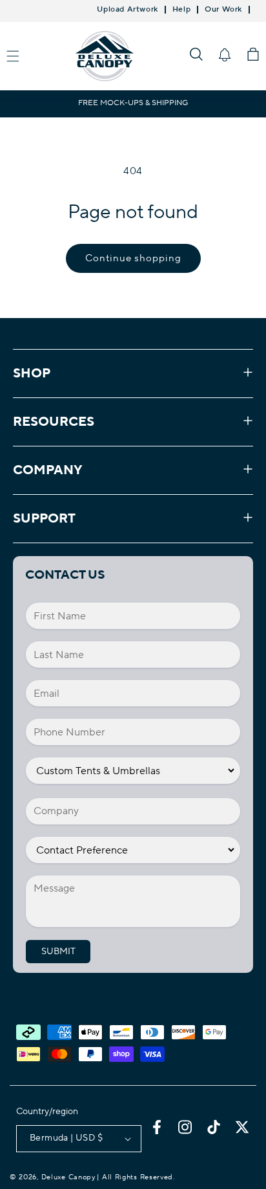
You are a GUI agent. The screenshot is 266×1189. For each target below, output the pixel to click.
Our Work (223, 10)
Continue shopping (133, 258)
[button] (196, 54)
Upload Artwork (127, 10)
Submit (58, 951)
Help (181, 10)
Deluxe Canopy (68, 1177)
